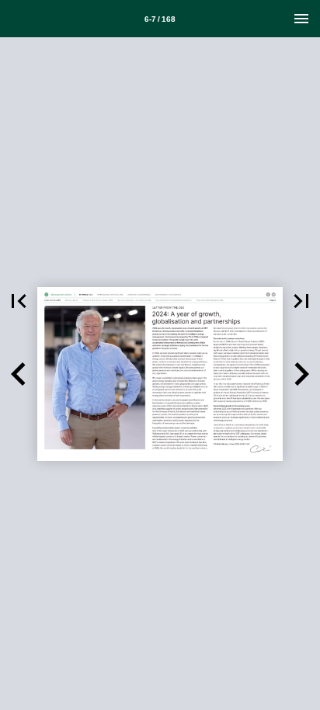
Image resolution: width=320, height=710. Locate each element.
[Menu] (301, 18)
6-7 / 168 (160, 19)
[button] (18, 301)
